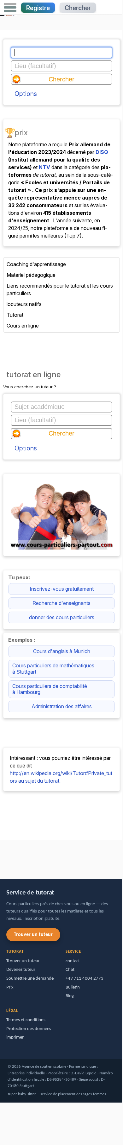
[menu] (10, 7)
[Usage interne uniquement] (1, 856)
